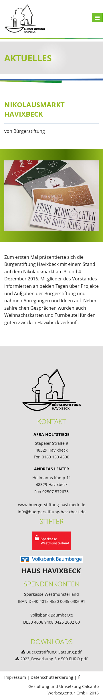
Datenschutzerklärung (52, 677)
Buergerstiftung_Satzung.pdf (54, 652)
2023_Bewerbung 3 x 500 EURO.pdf (54, 658)
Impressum (15, 677)
